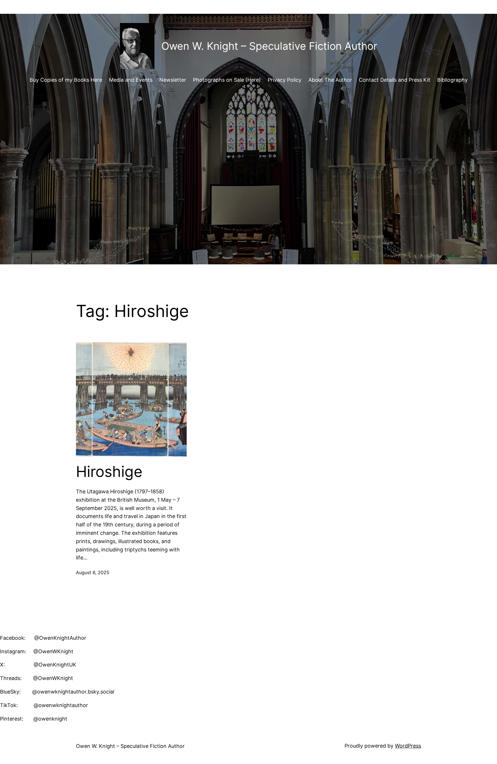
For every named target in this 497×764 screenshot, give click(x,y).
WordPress (408, 746)
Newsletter (172, 80)
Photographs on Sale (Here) (227, 80)
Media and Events (130, 80)
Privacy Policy (284, 80)
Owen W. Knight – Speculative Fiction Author (269, 46)
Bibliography (452, 80)
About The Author (330, 80)
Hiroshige (109, 472)
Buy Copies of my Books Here (66, 80)
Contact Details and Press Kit (394, 80)
